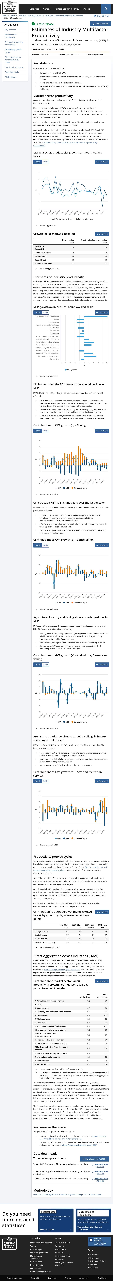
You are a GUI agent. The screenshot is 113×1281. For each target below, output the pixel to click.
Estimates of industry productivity (14, 43)
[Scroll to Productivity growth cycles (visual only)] (74, 856)
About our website (63, 1243)
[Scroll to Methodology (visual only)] (55, 1190)
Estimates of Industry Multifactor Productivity (64, 16)
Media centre (60, 1249)
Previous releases (95, 55)
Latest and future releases (41, 1243)
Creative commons (14, 1278)
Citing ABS (59, 1252)
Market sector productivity (11, 35)
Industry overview (35, 16)
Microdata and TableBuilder (36, 1257)
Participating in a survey (67, 8)
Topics (33, 1246)
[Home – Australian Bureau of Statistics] (9, 1243)
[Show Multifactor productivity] (60, 221)
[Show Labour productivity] (83, 221)
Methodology (10, 77)
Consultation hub (62, 1256)
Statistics (34, 8)
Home (5, 16)
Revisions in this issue (14, 67)
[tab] (38, 162)
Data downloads (12, 72)
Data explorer (36, 1262)
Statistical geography (39, 1252)
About (87, 8)
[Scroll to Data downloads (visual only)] (59, 1153)
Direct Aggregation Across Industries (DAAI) (13, 60)
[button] (106, 9)
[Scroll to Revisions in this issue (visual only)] (68, 1127)
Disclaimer (52, 1278)
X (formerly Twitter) (98, 1261)
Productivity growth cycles (13, 51)
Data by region (36, 1249)
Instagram (94, 1258)
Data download (101, 24)
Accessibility (84, 1278)
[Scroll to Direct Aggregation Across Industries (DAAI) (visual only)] (100, 956)
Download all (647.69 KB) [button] (95, 1159)
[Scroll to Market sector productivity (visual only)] (75, 96)
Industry (22, 16)
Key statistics (10, 30)
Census (46, 8)
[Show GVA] (58, 490)
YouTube (94, 1268)
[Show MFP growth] (71, 372)
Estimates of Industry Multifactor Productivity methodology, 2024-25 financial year (67, 1194)
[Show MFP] (66, 490)
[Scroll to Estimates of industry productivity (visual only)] (86, 277)
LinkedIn (93, 1264)
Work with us (60, 1246)
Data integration (37, 1265)
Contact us (59, 1259)
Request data (35, 1268)
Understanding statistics (40, 1271)
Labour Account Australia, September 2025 (79, 1145)
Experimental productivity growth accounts (62, 969)
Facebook (94, 1254)
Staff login (102, 1278)
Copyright (35, 1278)
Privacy (68, 1278)
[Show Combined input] (79, 490)
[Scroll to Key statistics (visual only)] (55, 63)
